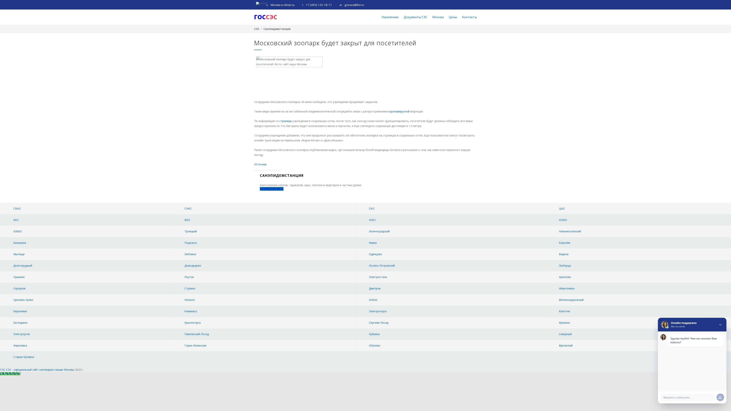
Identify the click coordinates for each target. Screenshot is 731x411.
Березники (20, 311)
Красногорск (192, 322)
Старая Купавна (23, 357)
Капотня (564, 311)
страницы (285, 121)
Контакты (469, 17)
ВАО (187, 220)
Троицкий (190, 231)
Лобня (373, 300)
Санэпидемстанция (276, 29)
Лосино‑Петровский (382, 265)
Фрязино (564, 322)
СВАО (17, 208)
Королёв (564, 243)
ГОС (265, 17)
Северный (565, 334)
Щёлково (565, 277)
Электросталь (378, 277)
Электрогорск (378, 311)
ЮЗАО (563, 220)
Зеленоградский (379, 231)
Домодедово (192, 265)
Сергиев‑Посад (378, 322)
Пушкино (19, 277)
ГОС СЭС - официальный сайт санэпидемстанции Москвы (37, 369)
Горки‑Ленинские (195, 345)
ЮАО (372, 220)
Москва (438, 17)
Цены (453, 17)
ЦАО (562, 208)
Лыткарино (20, 322)
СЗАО (188, 208)
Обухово (374, 345)
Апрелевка (20, 345)
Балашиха (19, 243)
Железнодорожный (571, 300)
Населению (390, 17)
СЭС (256, 29)
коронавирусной (398, 111)
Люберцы (565, 265)
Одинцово (375, 254)
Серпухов (19, 288)
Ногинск (189, 300)
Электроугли (21, 334)
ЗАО (16, 220)
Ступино (189, 288)
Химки (373, 243)
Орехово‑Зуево (23, 300)
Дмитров (375, 288)
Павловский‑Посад (196, 334)
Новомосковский (570, 231)
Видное (564, 254)
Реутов (189, 277)
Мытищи (19, 254)
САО (371, 208)
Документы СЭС (415, 17)
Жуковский (566, 345)
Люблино (190, 254)
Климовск (190, 311)
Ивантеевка (567, 288)
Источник (260, 164)
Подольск (190, 243)
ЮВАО (17, 231)
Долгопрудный (22, 265)
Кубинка (374, 334)
